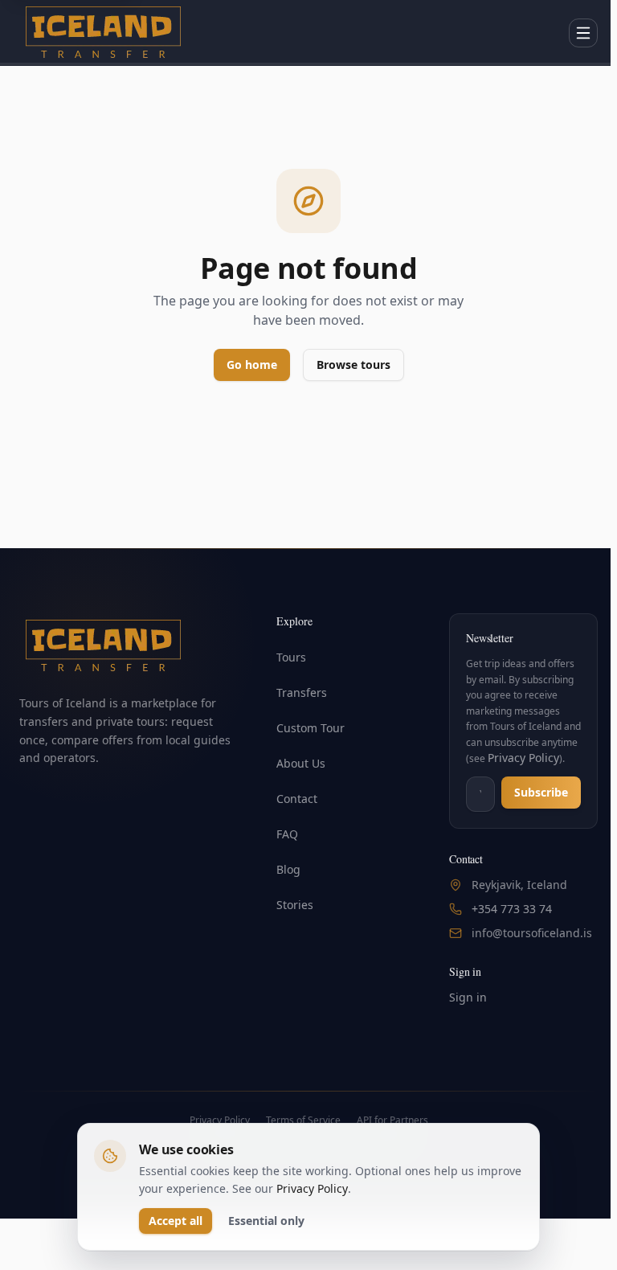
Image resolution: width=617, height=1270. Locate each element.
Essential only (266, 1220)
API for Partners (392, 1120)
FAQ (287, 834)
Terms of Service (303, 1120)
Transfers (301, 692)
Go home (252, 364)
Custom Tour (310, 727)
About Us (300, 763)
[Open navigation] (583, 32)
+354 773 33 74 (512, 908)
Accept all (175, 1220)
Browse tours (353, 364)
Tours (291, 657)
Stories (294, 904)
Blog (288, 869)
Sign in (468, 997)
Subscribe (541, 792)
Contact (296, 798)
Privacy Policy (523, 757)
